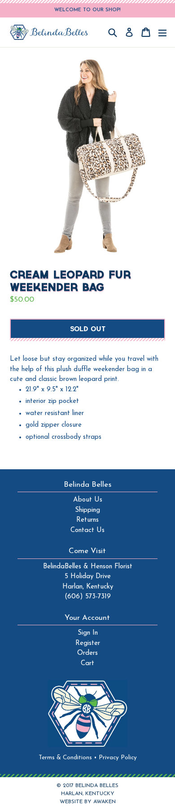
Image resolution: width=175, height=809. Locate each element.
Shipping (87, 510)
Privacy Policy (118, 758)
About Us (87, 500)
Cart (87, 663)
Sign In (88, 633)
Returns (87, 520)
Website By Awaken (88, 802)
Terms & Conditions (68, 758)
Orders (87, 653)
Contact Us (87, 530)
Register (87, 643)
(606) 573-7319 (88, 596)
